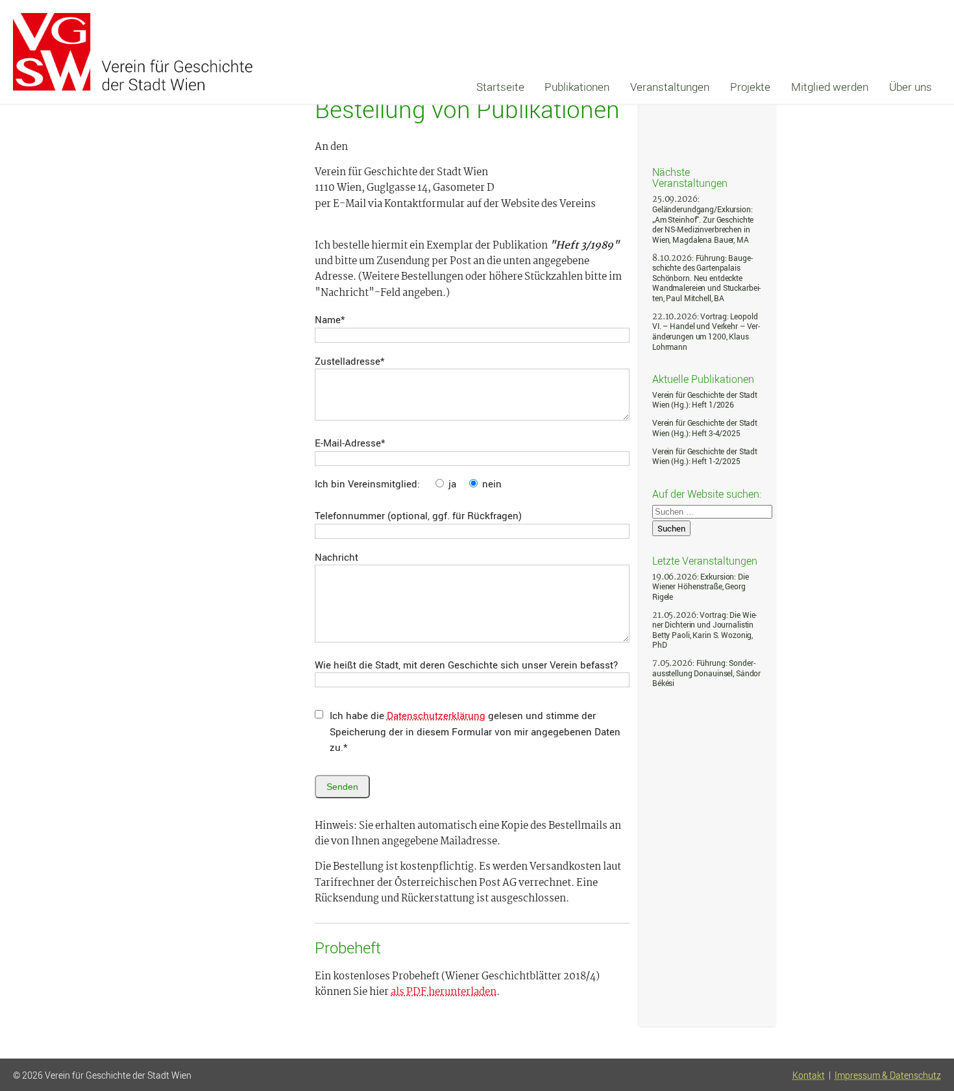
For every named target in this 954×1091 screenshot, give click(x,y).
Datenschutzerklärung (436, 715)
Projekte (750, 86)
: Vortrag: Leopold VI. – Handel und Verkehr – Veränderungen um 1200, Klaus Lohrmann (706, 331)
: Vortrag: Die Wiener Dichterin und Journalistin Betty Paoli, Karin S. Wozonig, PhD (704, 630)
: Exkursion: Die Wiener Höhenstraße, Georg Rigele (700, 586)
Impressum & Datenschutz (888, 1075)
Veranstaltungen (669, 86)
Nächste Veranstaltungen (690, 177)
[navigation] (704, 87)
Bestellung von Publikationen (467, 109)
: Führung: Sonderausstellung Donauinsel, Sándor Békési (706, 673)
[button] (930, 1035)
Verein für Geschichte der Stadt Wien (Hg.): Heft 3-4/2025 (704, 428)
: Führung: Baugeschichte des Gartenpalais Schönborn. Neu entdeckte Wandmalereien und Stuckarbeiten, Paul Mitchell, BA (706, 278)
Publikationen (576, 86)
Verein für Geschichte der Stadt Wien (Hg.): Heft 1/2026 (704, 400)
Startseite (500, 86)
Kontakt (808, 1075)
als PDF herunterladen (443, 993)
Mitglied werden (829, 86)
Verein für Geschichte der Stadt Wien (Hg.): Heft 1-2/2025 (704, 456)
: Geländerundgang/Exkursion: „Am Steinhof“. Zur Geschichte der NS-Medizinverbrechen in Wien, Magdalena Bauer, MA (702, 219)
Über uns (910, 86)
